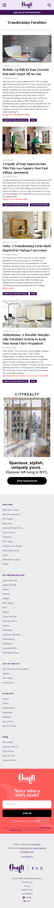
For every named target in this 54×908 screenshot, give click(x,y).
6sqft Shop (7, 523)
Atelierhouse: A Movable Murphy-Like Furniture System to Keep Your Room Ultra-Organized (26, 339)
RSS (28, 901)
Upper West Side (10, 580)
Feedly (29, 897)
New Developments (11, 514)
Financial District (10, 621)
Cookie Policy (27, 890)
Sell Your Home (9, 726)
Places (5, 703)
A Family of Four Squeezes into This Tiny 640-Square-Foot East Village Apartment (25, 168)
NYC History (8, 541)
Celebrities (7, 537)
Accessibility (27, 893)
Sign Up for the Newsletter (27, 12)
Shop (33, 120)
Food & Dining (9, 532)
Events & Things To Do (12, 528)
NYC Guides (8, 519)
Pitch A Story (8, 751)
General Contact (10, 760)
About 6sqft (8, 742)
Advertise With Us (10, 747)
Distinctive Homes (39, 205)
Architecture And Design (15, 120)
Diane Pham (11, 176)
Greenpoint (7, 644)
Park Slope (7, 630)
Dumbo (6, 625)
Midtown (6, 594)
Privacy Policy (16, 830)
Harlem (6, 589)
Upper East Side (10, 585)
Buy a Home (8, 721)
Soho (5, 607)
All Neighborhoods (11, 653)
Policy (5, 555)
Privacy (27, 886)
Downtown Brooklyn (12, 635)
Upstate (6, 673)
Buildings (7, 717)
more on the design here (16, 115)
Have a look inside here (15, 199)
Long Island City (10, 648)
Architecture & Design (12, 546)
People (6, 699)
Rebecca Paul (11, 78)
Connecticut (8, 682)
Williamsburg (8, 639)
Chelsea (6, 598)
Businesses (7, 712)
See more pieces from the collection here (25, 376)
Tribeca (6, 612)
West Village (8, 603)
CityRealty (36, 844)
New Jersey (8, 678)
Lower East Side (10, 616)
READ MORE (8, 288)
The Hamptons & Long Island (15, 669)
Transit (5, 564)
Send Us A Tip (9, 756)
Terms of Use (45, 828)
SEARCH (49, 5)
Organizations (9, 708)
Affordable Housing (11, 559)
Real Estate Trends (11, 550)
